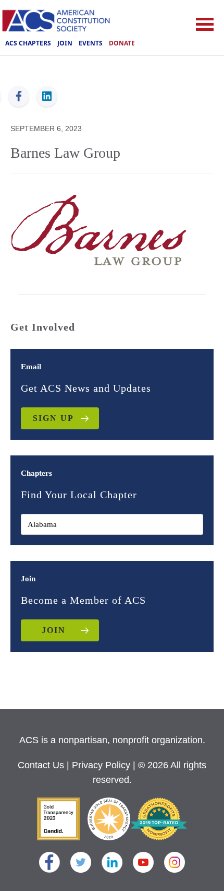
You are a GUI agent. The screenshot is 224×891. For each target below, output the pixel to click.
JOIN (54, 630)
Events (91, 43)
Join (64, 43)
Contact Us (41, 765)
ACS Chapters (28, 43)
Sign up (53, 418)
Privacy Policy (101, 765)
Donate (122, 43)
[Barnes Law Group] (99, 229)
